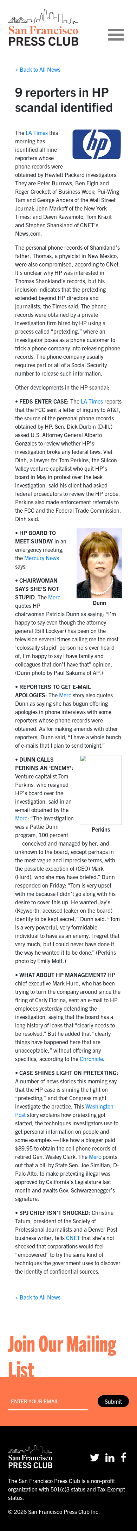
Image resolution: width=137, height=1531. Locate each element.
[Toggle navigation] (124, 27)
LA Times (37, 132)
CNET (73, 1237)
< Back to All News (37, 69)
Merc (54, 596)
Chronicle (91, 1058)
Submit (113, 1401)
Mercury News (41, 557)
